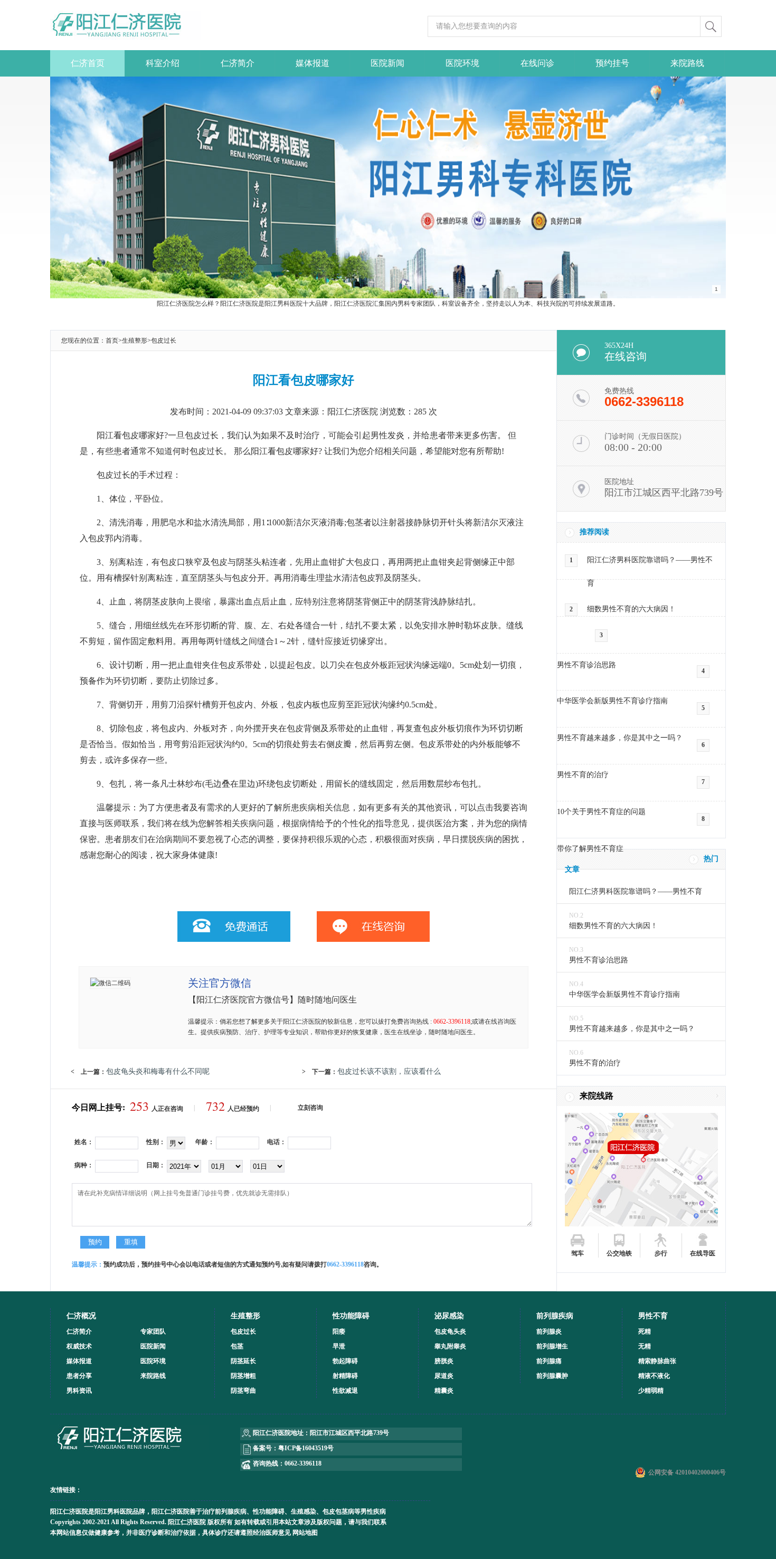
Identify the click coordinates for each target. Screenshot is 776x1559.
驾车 (577, 1253)
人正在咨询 (156, 1108)
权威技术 (79, 1346)
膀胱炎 (443, 1361)
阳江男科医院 (113, 1511)
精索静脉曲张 (657, 1361)
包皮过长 (163, 340)
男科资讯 (79, 1390)
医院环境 (462, 63)
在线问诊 (537, 63)
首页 (112, 340)
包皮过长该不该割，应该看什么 (389, 1071)
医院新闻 (387, 63)
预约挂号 (612, 63)
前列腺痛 (549, 1361)
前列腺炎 (549, 1331)
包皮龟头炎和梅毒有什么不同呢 (158, 1071)
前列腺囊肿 (552, 1376)
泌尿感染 (449, 1316)
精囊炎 (443, 1390)
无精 (644, 1346)
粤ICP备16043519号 (306, 1448)
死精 (644, 1331)
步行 (661, 1253)
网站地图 (305, 1532)
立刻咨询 (310, 1107)
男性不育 (653, 1316)
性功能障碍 (351, 1316)
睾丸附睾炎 (450, 1346)
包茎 (237, 1346)
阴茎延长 (243, 1361)
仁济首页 (88, 63)
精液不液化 (654, 1376)
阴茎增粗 (243, 1376)
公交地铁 (619, 1253)
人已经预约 (232, 1108)
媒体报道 (312, 63)
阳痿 (339, 1331)
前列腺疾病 (554, 1316)
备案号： (265, 1448)
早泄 (339, 1346)
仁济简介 (237, 63)
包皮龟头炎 (450, 1331)
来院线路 (596, 1095)
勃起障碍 (345, 1361)
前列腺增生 (552, 1346)
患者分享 (79, 1376)
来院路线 (687, 63)
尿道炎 (443, 1376)
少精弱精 (651, 1390)
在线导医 (702, 1253)
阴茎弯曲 (243, 1390)
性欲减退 (345, 1390)
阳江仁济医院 (69, 1511)
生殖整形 (134, 340)
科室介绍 (162, 63)
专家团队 (153, 1331)
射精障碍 (345, 1376)
